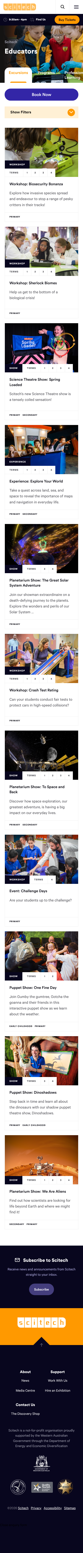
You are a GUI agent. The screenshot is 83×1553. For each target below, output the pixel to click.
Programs (46, 72)
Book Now (41, 94)
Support (57, 1372)
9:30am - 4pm (18, 19)
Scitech (11, 42)
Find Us (41, 20)
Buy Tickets (67, 20)
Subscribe (41, 1289)
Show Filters (20, 112)
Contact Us (25, 1405)
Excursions (18, 72)
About (25, 1372)
